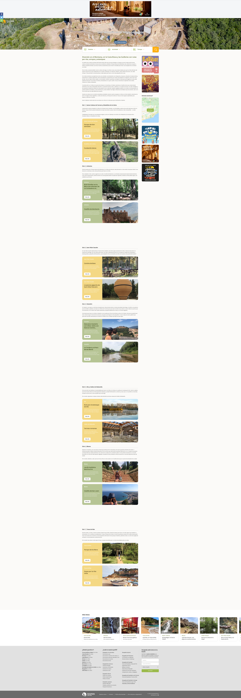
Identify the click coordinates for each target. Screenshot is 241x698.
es (239, 19)
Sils (85, 401)
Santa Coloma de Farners (91, 121)
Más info (87, 136)
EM (158, 695)
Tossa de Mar (87, 545)
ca (236, 19)
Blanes (86, 464)
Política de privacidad (120, 694)
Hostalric (86, 321)
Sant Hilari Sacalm (89, 259)
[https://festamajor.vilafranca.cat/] (150, 172)
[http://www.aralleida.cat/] (120, 9)
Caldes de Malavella (89, 424)
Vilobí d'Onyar (205, 635)
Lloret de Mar (87, 635)
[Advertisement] (110, 234)
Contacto (111, 694)
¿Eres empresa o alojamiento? (135, 694)
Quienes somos (103, 694)
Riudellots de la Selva (90, 144)
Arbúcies (86, 182)
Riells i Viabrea (166, 635)
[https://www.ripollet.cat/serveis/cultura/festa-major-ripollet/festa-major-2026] (150, 83)
